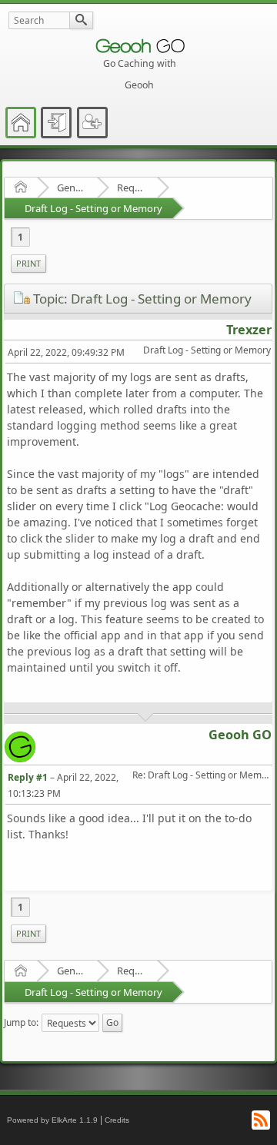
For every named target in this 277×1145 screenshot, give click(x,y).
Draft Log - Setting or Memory (93, 208)
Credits (117, 1120)
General (72, 187)
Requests (132, 187)
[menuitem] (28, 263)
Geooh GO (240, 734)
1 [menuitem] (20, 237)
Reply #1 (28, 777)
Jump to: (21, 1022)
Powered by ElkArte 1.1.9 (52, 1120)
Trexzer (249, 329)
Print (28, 263)
